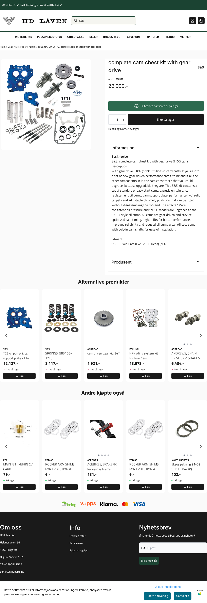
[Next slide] (200, 335)
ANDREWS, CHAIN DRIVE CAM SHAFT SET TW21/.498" (187, 356)
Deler (11, 47)
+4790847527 (13, 564)
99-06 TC (54, 47)
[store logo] (35, 20)
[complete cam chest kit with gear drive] (46, 104)
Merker (185, 37)
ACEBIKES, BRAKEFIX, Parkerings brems (102, 467)
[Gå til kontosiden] (192, 20)
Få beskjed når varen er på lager (159, 106)
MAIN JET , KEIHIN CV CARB (18, 467)
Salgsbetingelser (79, 550)
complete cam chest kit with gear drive (81, 47)
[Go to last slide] (6, 335)
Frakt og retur (78, 536)
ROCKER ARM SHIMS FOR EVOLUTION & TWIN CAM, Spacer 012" (144, 467)
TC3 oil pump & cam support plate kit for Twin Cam (16, 356)
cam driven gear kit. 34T (103, 353)
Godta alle (182, 596)
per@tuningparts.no (12, 572)
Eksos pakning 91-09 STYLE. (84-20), (185, 467)
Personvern (76, 543)
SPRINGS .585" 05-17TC (58, 356)
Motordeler (21, 47)
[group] (19, 335)
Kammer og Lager (38, 47)
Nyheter (153, 37)
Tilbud (170, 37)
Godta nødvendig (157, 596)
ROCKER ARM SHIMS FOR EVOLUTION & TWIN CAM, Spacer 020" (60, 467)
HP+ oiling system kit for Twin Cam (143, 356)
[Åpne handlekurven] (201, 20)
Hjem (3, 47)
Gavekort (133, 37)
